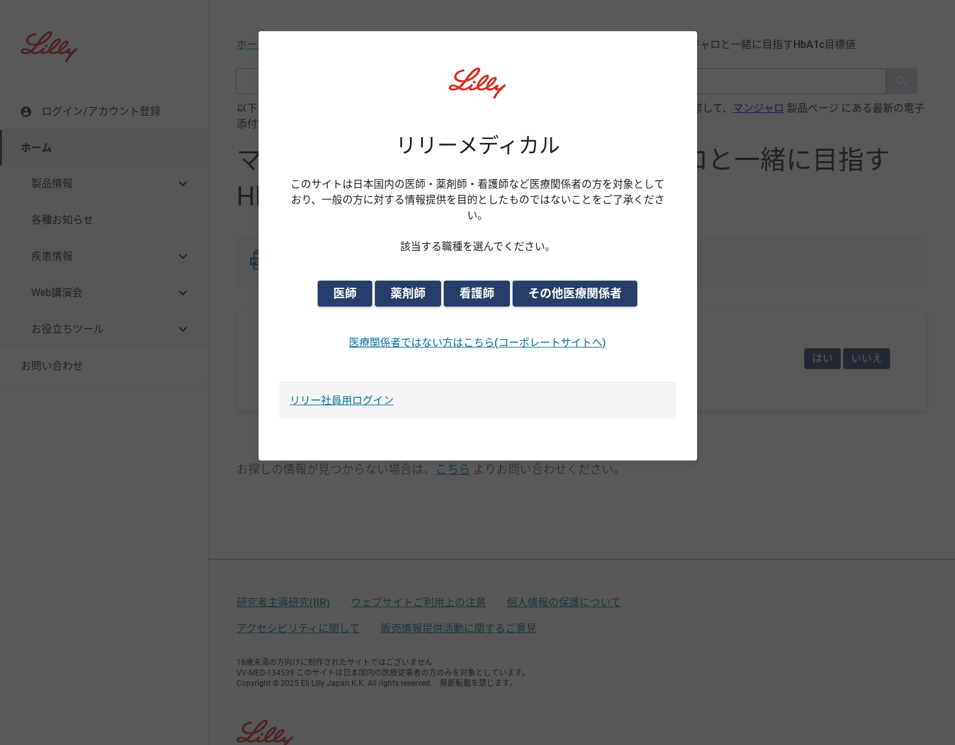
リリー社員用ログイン (342, 400)
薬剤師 (408, 293)
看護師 (476, 293)
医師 (345, 293)
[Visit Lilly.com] (477, 91)
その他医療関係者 (575, 293)
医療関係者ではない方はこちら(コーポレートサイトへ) (477, 342)
